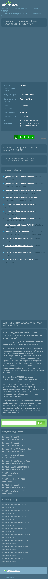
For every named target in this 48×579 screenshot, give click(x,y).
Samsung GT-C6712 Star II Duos (16, 461)
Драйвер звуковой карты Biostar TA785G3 (23, 190)
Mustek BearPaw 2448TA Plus (15, 540)
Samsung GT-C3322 (10, 443)
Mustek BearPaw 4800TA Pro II (15, 510)
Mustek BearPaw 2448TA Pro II (15, 522)
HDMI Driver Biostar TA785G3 (17, 232)
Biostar (35, 8)
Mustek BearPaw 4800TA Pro (15, 516)
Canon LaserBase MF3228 (13, 479)
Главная (4, 8)
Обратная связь (13, 571)
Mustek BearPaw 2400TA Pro (15, 558)
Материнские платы (20, 8)
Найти (41, 423)
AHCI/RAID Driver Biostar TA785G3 (19, 239)
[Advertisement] (24, 53)
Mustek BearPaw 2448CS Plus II (16, 546)
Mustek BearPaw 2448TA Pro (15, 528)
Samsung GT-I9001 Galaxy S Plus (16, 449)
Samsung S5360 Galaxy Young (15, 467)
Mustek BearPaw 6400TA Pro (15, 504)
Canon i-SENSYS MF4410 (13, 491)
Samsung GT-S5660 (10, 485)
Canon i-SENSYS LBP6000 (13, 455)
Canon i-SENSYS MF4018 (13, 473)
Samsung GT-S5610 (10, 437)
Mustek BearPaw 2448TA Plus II (16, 534)
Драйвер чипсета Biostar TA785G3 (19, 176)
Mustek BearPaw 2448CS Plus (15, 552)
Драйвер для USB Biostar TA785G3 (19, 225)
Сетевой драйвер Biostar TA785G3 (19, 204)
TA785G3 (4, 11)
